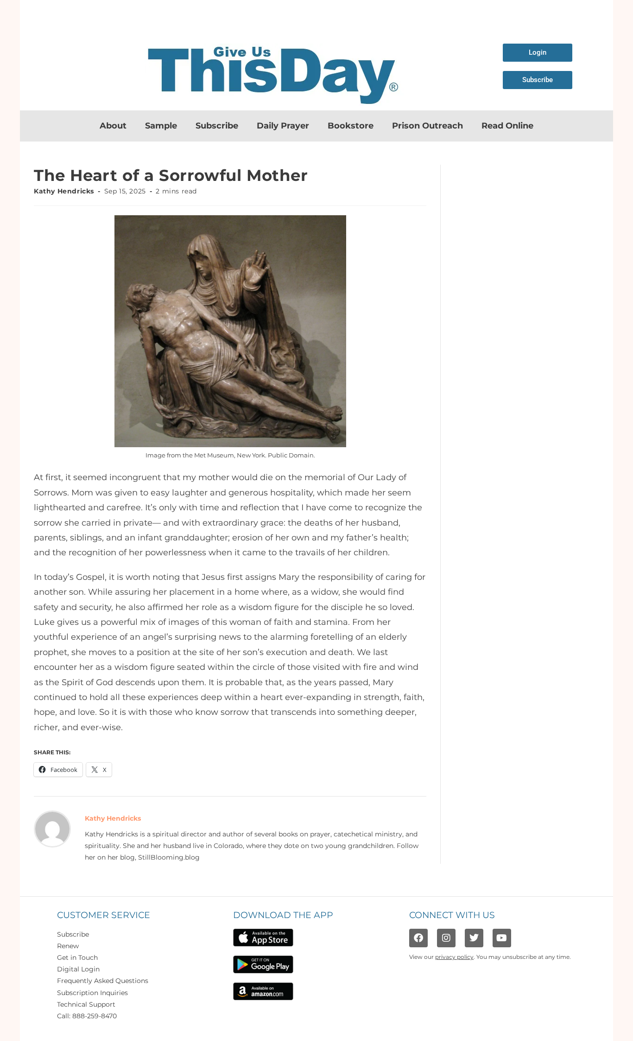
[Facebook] (418, 938)
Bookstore (350, 126)
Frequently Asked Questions (102, 981)
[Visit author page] (52, 828)
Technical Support (86, 1004)
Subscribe (217, 126)
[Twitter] (474, 938)
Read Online (507, 126)
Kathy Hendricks (64, 191)
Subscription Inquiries (92, 993)
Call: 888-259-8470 (87, 1016)
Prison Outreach (427, 126)
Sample (161, 126)
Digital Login (78, 969)
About (113, 126)
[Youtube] (502, 938)
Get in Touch (77, 957)
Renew (68, 946)
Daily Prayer (283, 126)
